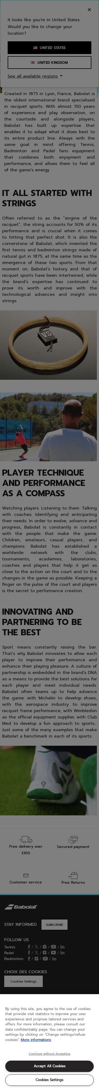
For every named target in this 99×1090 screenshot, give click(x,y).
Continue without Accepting (49, 1054)
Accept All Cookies (49, 1066)
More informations (36, 1039)
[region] (49, 1042)
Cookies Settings (49, 1079)
